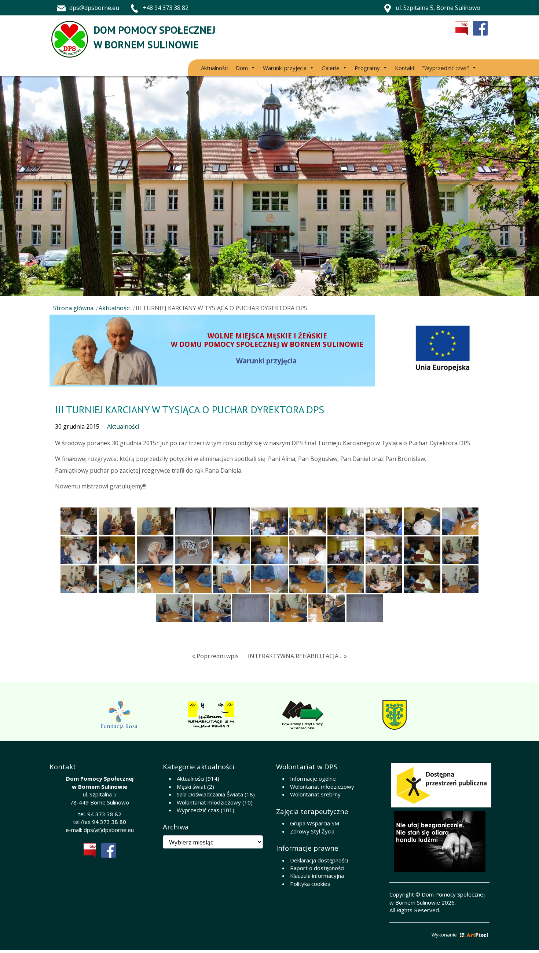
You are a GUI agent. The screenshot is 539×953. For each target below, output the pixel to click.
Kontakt (405, 68)
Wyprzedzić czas (198, 810)
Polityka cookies (310, 883)
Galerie (331, 68)
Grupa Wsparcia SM (314, 823)
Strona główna (73, 308)
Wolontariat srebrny (315, 794)
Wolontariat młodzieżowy (209, 802)
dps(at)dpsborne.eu (109, 829)
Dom (242, 68)
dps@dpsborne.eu (94, 8)
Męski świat (191, 786)
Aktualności (214, 68)
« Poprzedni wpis (215, 656)
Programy (367, 68)
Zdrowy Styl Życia (312, 831)
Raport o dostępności (317, 868)
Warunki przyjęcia (285, 68)
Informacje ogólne (313, 778)
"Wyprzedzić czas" (445, 68)
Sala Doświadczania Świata (210, 794)
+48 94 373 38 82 (165, 8)
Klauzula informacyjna (317, 875)
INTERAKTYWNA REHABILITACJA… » (297, 656)
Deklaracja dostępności (319, 860)
